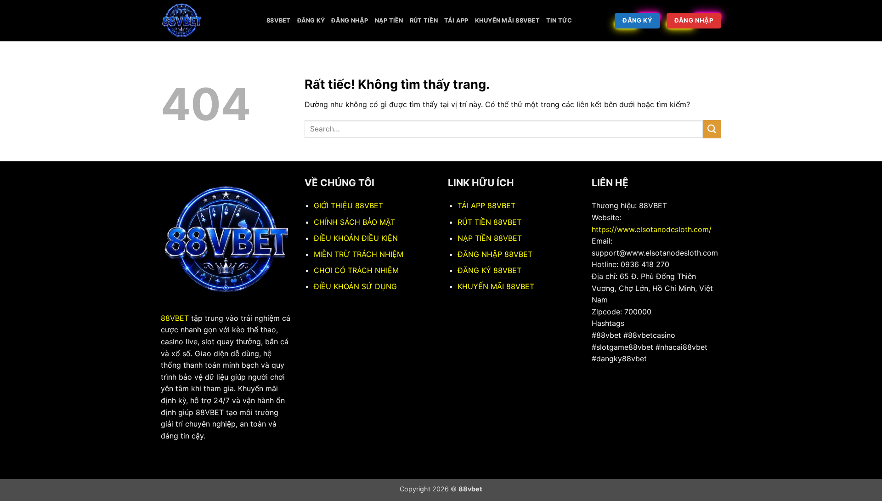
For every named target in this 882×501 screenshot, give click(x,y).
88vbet (278, 20)
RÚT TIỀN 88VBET (489, 222)
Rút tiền (424, 20)
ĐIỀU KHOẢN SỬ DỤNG (355, 286)
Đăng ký (311, 20)
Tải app (456, 20)
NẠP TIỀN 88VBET (490, 238)
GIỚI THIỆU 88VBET (348, 205)
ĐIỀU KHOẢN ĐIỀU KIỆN (356, 238)
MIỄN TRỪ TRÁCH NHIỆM (358, 254)
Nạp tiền (389, 20)
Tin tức (559, 20)
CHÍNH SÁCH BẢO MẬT (354, 222)
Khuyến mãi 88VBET (507, 20)
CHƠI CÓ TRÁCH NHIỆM (356, 270)
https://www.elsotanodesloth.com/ (652, 229)
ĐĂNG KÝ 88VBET (489, 270)
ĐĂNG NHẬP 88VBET (495, 254)
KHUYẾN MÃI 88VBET (496, 286)
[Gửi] (712, 129)
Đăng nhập (349, 20)
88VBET (175, 318)
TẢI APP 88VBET (486, 205)
